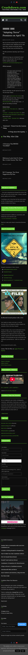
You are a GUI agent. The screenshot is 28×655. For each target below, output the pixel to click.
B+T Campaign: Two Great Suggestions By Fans (11, 173)
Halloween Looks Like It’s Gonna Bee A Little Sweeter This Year (13, 159)
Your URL (4, 458)
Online (5, 611)
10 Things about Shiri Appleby (16, 132)
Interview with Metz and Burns (9, 569)
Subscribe (22, 624)
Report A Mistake (5, 361)
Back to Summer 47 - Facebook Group (13, 280)
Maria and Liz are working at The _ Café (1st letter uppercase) (11, 470)
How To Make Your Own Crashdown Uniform (12, 553)
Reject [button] (23, 650)
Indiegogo (3, 528)
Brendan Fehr (6, 28)
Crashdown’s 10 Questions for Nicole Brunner (12, 563)
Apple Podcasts (18, 349)
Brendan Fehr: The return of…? (10, 109)
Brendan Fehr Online (16, 96)
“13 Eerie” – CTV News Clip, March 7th (12, 112)
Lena (13, 40)
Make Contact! (4, 363)
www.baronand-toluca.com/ (8, 433)
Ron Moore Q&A (5, 576)
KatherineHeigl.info (6, 425)
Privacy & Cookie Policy (6, 613)
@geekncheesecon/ (8, 275)
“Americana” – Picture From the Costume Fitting (14, 127)
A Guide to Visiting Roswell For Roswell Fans (12, 550)
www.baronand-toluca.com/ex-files (10, 435)
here (2, 224)
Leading (12, 28)
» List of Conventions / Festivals (9, 218)
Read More (14, 653)
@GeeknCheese (8, 272)
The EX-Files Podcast (11, 390)
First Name (4, 623)
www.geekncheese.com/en (10, 269)
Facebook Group (8, 277)
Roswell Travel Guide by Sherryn (9, 560)
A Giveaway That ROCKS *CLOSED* (10, 145)
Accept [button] (17, 650)
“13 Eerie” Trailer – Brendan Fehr (11, 118)
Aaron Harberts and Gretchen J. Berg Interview (13, 572)
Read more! (4, 601)
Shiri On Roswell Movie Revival (9, 557)
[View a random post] (25, 20)
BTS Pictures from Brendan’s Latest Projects (13, 114)
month (22, 635)
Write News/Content (6, 365)
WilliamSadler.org (5, 430)
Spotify (3, 350)
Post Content (4, 477)
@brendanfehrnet (7, 101)
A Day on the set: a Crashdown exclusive (11, 566)
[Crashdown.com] (3, 20)
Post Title (4, 464)
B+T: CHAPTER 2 (14, 387)
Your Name (4, 447)
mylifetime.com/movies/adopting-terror (12, 62)
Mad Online (4, 428)
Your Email (4, 452)
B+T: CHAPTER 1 (5, 387)
